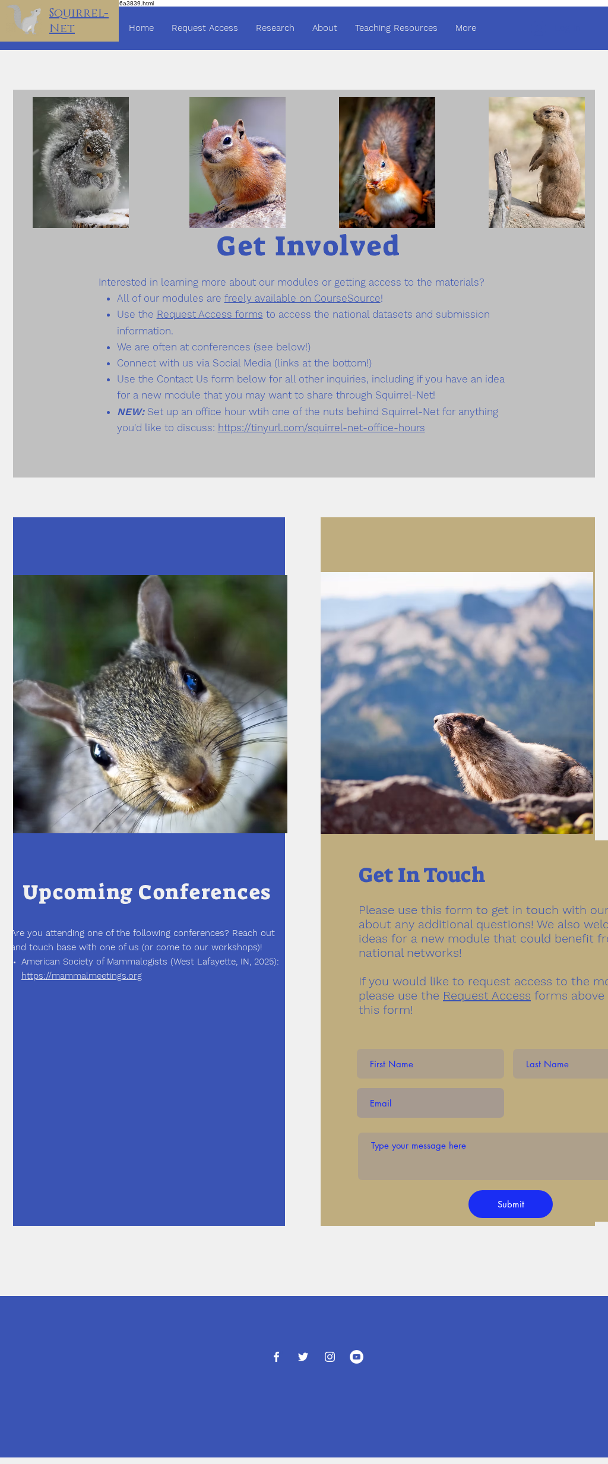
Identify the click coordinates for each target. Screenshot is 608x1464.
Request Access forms (210, 314)
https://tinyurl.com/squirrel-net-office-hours (321, 428)
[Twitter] (303, 1357)
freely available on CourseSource (302, 298)
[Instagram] (330, 1357)
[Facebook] (276, 1357)
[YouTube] (356, 1357)
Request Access (487, 995)
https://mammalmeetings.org (81, 975)
